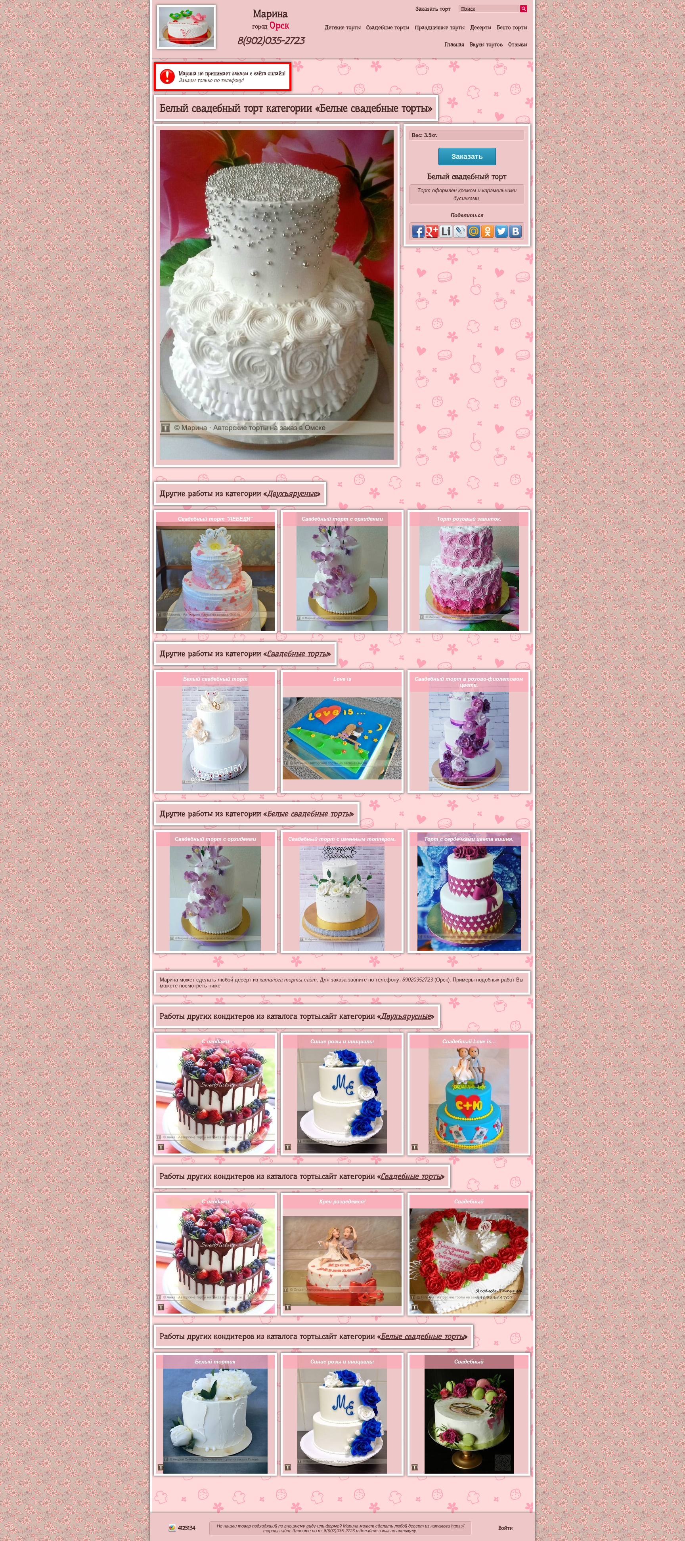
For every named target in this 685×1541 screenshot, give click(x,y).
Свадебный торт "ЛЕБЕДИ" (215, 519)
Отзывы (517, 44)
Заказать (467, 156)
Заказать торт (433, 9)
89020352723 (417, 980)
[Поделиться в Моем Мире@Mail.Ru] (473, 231)
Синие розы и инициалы (342, 1042)
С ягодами (215, 1042)
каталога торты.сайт (288, 980)
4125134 (185, 1528)
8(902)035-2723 (270, 40)
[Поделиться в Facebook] (418, 231)
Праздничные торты (440, 27)
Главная (454, 44)
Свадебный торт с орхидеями (342, 519)
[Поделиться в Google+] (432, 231)
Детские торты (343, 27)
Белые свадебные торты (308, 813)
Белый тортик (215, 1362)
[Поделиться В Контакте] (515, 231)
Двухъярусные (292, 493)
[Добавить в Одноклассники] (487, 231)
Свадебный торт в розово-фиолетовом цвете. (469, 682)
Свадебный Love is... (469, 1042)
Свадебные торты (387, 27)
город (270, 26)
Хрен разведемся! (342, 1202)
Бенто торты (512, 27)
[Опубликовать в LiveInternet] (446, 231)
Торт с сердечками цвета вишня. (469, 839)
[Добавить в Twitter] (501, 231)
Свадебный (469, 1202)
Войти (505, 1528)
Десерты (480, 27)
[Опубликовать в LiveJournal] (459, 231)
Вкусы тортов (486, 44)
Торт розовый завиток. (469, 519)
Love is (342, 679)
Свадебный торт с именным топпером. (342, 839)
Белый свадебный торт (215, 679)
